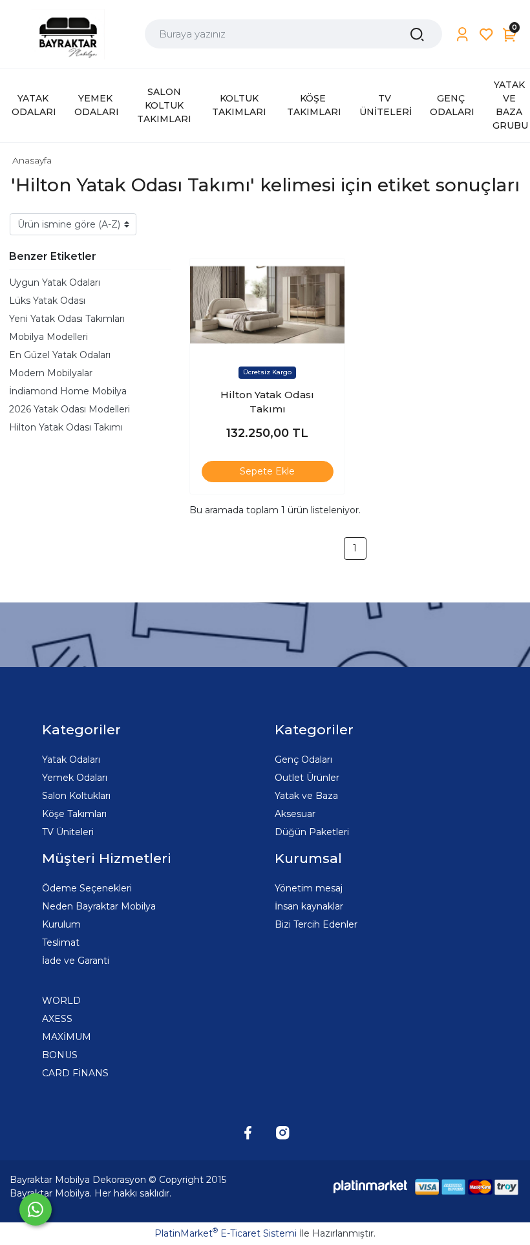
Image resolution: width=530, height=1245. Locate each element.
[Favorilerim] (486, 35)
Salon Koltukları (76, 796)
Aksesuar (295, 814)
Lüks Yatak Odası (47, 300)
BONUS (60, 1055)
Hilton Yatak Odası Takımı (66, 427)
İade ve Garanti (75, 960)
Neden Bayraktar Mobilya (99, 906)
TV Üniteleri (68, 832)
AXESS (57, 1019)
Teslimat (61, 942)
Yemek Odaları (74, 777)
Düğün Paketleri (312, 832)
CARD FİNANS (75, 1073)
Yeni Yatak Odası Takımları (67, 319)
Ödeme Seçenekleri (87, 888)
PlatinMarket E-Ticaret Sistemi (225, 1233)
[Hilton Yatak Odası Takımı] (267, 305)
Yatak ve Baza (306, 796)
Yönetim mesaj (309, 888)
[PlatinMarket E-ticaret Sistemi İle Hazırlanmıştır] (370, 1186)
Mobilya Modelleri (48, 337)
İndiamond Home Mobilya (68, 391)
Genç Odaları (303, 759)
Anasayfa (32, 160)
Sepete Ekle (267, 471)
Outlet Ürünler (307, 777)
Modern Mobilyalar (50, 373)
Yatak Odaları (71, 759)
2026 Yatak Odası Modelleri (69, 409)
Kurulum (61, 924)
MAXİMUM (66, 1037)
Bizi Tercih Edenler (316, 924)
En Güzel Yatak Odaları (60, 355)
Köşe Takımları (74, 814)
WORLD (61, 1000)
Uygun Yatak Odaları (54, 282)
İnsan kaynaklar (309, 906)
